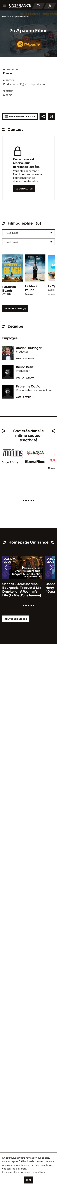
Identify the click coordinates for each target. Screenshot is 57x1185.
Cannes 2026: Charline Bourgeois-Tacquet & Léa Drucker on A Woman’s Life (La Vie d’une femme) (21, 589)
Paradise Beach (9, 289)
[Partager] (43, 116)
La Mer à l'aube (31, 288)
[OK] (28, 1179)
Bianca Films (35, 462)
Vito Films (10, 462)
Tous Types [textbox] (12, 232)
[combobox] (28, 232)
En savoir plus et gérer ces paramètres (23, 1171)
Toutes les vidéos (16, 618)
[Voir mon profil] (50, 6)
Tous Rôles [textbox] (12, 241)
